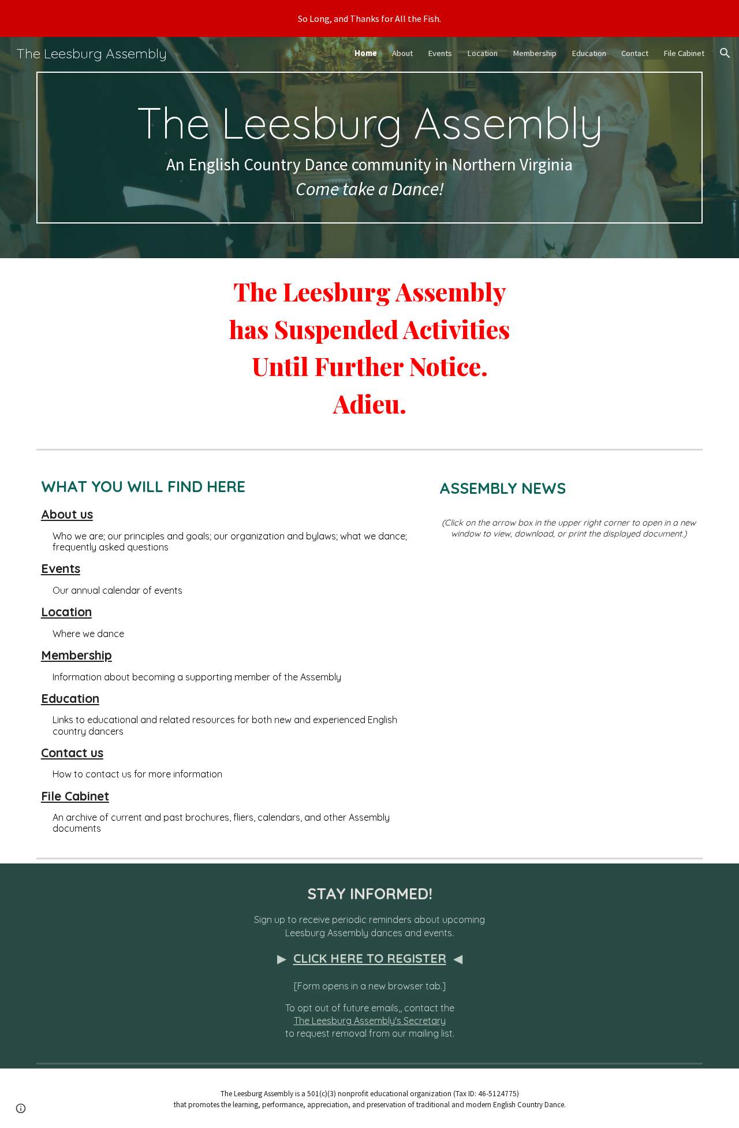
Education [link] (589, 53)
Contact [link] (634, 53)
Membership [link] (535, 53)
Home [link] (365, 53)
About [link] (402, 53)
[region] (369, 18)
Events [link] (440, 53)
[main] (369, 148)
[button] (725, 53)
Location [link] (482, 53)
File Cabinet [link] (683, 53)
